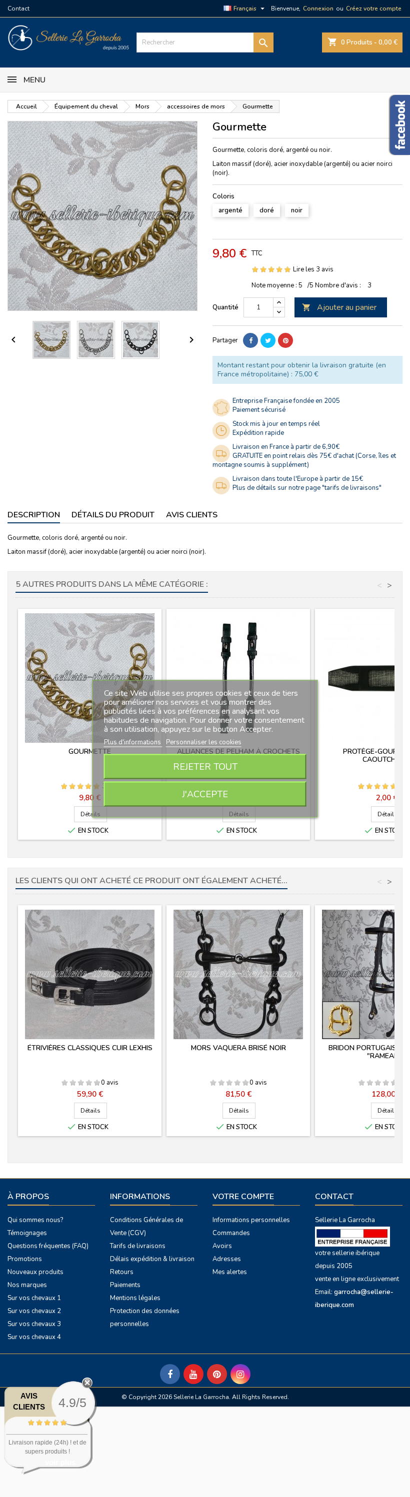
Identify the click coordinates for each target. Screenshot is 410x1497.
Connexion (318, 8)
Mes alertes (229, 1272)
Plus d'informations (133, 741)
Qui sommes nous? (35, 1220)
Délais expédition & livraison (152, 1259)
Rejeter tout (205, 766)
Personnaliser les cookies (204, 741)
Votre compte (243, 1196)
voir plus (60, 1462)
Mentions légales (135, 1298)
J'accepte (205, 794)
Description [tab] (34, 514)
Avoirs (222, 1246)
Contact (19, 8)
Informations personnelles (251, 1220)
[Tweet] (268, 340)
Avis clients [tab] (192, 514)
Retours (122, 1272)
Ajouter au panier (339, 307)
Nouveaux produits (36, 1272)
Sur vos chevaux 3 (34, 1324)
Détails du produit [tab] (113, 514)
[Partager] (250, 340)
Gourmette (89, 751)
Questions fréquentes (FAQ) (48, 1246)
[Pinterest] (285, 340)
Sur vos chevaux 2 (34, 1311)
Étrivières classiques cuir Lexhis (90, 1048)
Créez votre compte (374, 8)
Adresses (226, 1259)
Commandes (231, 1233)
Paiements (125, 1285)
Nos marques (27, 1285)
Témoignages (27, 1233)
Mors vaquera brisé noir (238, 1048)
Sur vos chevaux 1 (34, 1298)
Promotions (25, 1259)
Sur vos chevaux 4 (34, 1337)
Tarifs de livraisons (138, 1246)
